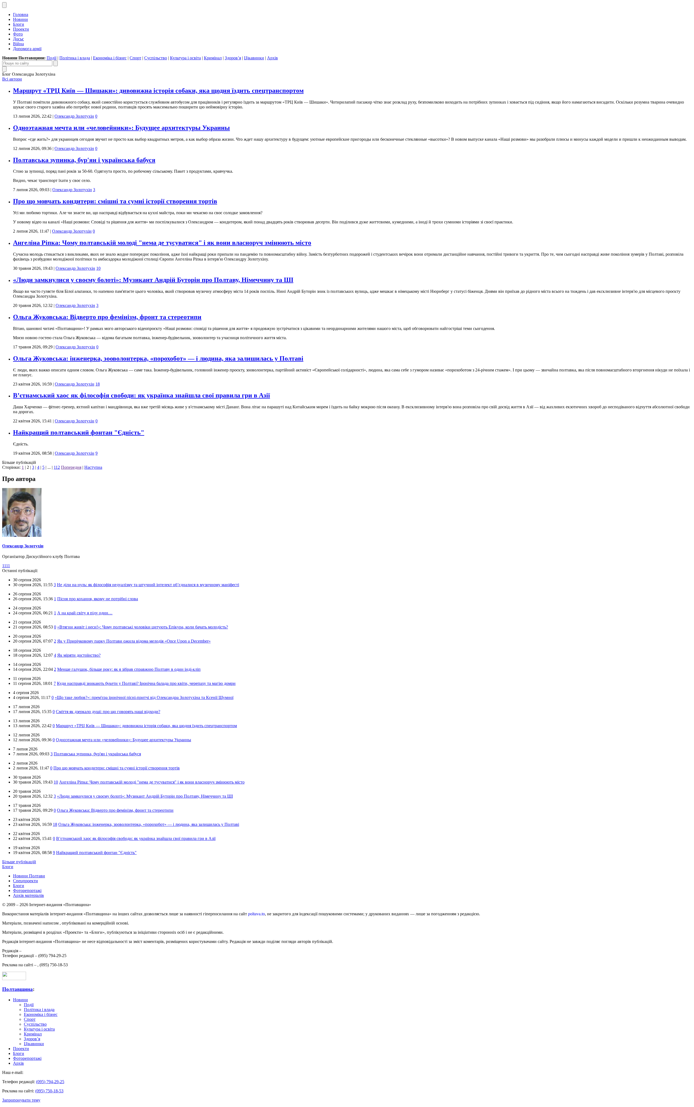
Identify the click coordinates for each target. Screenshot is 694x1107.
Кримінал (213, 58)
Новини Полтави (29, 876)
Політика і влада (74, 58)
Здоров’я (233, 58)
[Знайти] (55, 63)
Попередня (71, 467)
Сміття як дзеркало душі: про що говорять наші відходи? (108, 711)
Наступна (93, 467)
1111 (6, 565)
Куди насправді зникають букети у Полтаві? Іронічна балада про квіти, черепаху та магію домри (146, 683)
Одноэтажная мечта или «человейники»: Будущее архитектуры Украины (121, 127)
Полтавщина (17, 989)
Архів (272, 58)
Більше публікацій (19, 861)
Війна (18, 43)
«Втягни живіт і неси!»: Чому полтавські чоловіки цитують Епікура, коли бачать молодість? (142, 627)
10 (98, 268)
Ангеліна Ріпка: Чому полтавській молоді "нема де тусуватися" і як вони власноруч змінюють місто (162, 242)
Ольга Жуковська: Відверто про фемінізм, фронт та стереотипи (107, 316)
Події (51, 58)
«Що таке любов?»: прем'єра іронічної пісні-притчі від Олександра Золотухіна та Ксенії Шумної (144, 697)
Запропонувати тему (21, 1100)
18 (97, 384)
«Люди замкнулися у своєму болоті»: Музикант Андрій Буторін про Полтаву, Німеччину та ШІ (153, 279)
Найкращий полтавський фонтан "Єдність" (78, 432)
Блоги (18, 24)
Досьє (18, 39)
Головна (20, 14)
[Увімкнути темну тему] (4, 5)
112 (57, 467)
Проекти (21, 29)
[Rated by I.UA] (14, 978)
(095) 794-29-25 (50, 1081)
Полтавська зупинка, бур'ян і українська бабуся (84, 159)
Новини (20, 19)
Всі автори (12, 79)
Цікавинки (254, 58)
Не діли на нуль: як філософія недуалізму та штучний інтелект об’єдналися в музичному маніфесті (148, 584)
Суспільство (155, 58)
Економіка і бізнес (110, 58)
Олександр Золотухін (74, 116)
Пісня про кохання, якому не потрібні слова (97, 598)
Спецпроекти (25, 880)
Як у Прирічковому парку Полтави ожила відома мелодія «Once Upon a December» (134, 641)
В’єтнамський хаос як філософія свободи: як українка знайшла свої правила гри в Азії (141, 395)
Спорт (135, 58)
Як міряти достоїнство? (79, 655)
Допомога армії (27, 48)
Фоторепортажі (27, 890)
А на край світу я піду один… (85, 613)
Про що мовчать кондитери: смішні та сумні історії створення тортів (115, 201)
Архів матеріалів (28, 895)
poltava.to (256, 914)
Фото (18, 34)
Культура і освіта (185, 58)
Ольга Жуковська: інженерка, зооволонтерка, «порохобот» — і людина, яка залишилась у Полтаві (158, 358)
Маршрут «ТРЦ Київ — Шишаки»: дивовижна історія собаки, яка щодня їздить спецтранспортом (158, 90)
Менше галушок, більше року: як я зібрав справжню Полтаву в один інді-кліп (129, 669)
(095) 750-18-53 (49, 1091)
